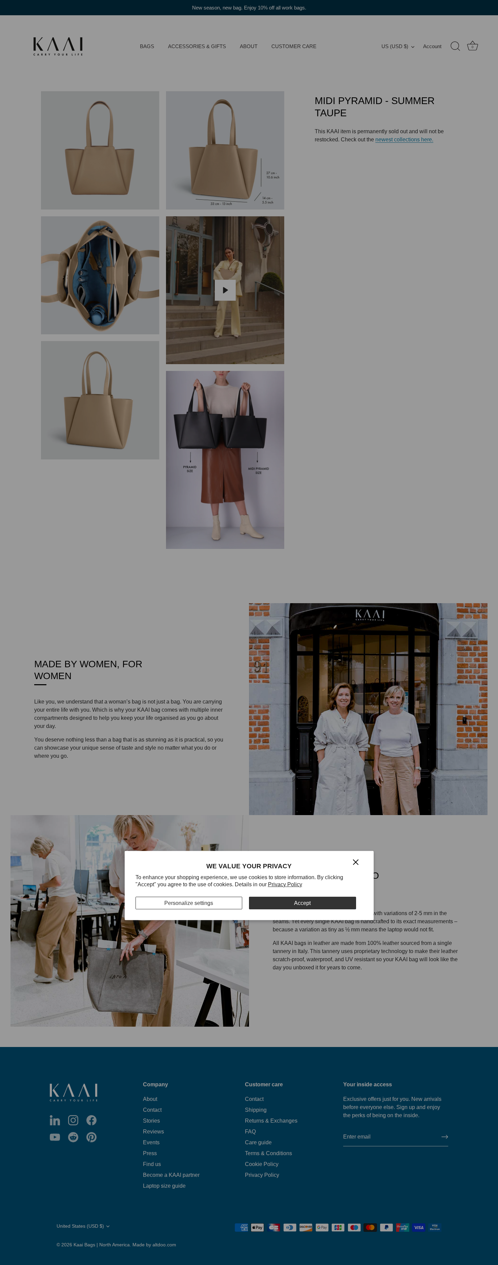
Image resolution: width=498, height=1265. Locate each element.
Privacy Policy (285, 884)
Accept (302, 903)
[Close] (356, 862)
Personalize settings (188, 903)
